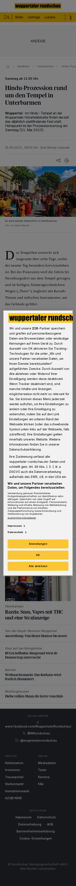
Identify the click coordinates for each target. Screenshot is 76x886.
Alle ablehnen (38, 566)
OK (38, 555)
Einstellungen (38, 543)
